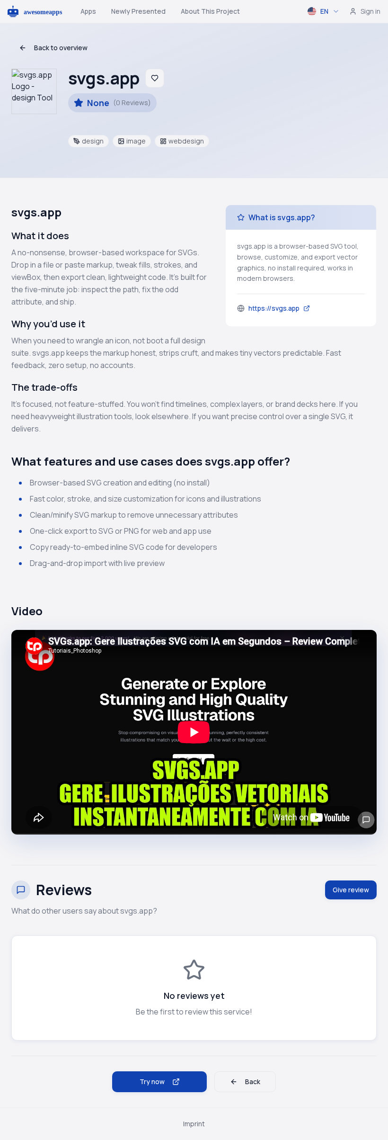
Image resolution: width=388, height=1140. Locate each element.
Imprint (194, 1123)
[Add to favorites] (154, 78)
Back (252, 1081)
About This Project (210, 11)
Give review (351, 889)
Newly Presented (138, 11)
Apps (88, 11)
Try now (152, 1081)
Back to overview (61, 47)
